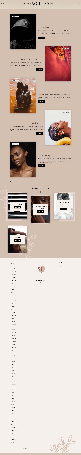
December (14, 274)
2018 (12, 404)
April (13, 266)
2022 (12, 326)
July (13, 367)
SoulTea (40, 3)
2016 (12, 442)
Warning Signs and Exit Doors (40, 208)
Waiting (36, 123)
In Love (45, 91)
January (14, 271)
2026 (12, 263)
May (13, 318)
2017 (12, 424)
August (13, 280)
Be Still (17, 238)
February (14, 269)
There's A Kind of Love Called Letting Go (63, 204)
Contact (58, 3)
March (13, 268)
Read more (41, 37)
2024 (12, 292)
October (14, 277)
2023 (12, 309)
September (14, 298)
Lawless (45, 27)
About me (29, 3)
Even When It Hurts (30, 59)
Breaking (45, 155)
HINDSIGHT (52, 3)
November (14, 295)
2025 (12, 272)
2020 (12, 359)
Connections (17, 204)
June (13, 283)
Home (24, 3)
